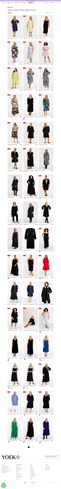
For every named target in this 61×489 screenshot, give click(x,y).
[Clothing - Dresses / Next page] (34, 447)
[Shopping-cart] (58, 2)
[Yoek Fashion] (31, 2)
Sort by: (47, 12)
